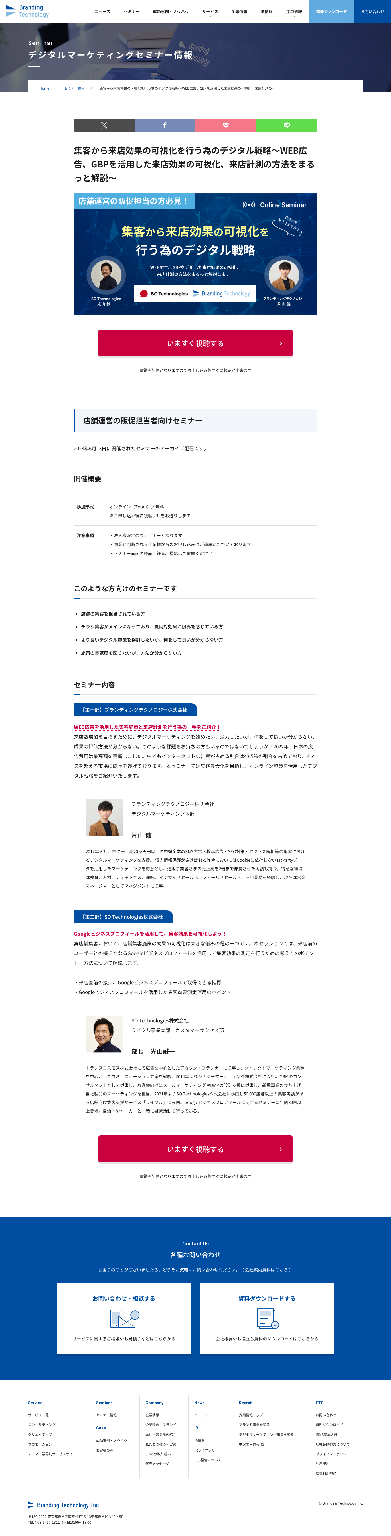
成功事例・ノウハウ (171, 11)
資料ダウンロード (331, 11)
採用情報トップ (251, 1414)
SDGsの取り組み (158, 1453)
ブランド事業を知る (254, 1424)
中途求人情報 (249, 1444)
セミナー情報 (74, 88)
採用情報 (294, 11)
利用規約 (322, 1463)
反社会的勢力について (333, 1444)
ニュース (102, 11)
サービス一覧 (38, 1414)
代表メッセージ (157, 1463)
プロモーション (40, 1444)
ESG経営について (207, 1459)
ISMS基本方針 (326, 1434)
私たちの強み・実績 (160, 1444)
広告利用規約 (326, 1473)
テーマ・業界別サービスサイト (52, 1453)
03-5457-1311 (48, 1522)
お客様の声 (104, 1450)
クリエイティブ (40, 1434)
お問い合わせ (372, 11)
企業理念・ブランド (160, 1424)
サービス (210, 11)
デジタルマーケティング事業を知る (266, 1434)
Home (44, 88)
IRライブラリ (204, 1450)
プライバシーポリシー (333, 1453)
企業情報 (239, 11)
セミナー (132, 11)
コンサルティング (42, 1424)
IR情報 (266, 11)
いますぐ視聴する (195, 343)
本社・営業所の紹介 (160, 1434)
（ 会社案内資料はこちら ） (266, 1270)
